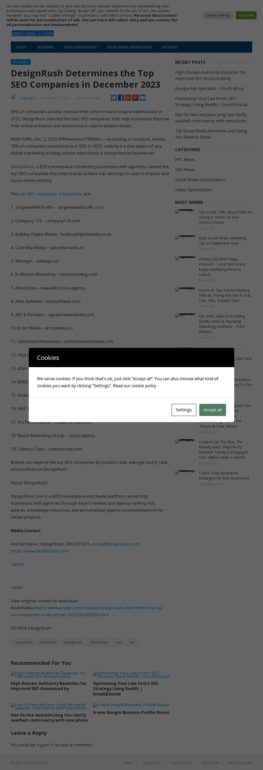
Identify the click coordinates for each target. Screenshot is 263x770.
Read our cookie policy (134, 385)
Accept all (213, 410)
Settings (184, 410)
